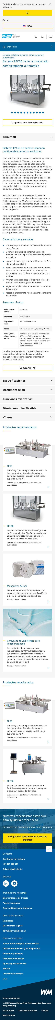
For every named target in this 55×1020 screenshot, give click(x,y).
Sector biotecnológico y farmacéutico (21, 943)
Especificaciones (14, 381)
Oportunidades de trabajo (15, 897)
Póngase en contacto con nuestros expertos (27, 838)
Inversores (8, 920)
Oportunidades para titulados (17, 908)
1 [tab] (12, 112)
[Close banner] (50, 4)
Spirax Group (8, 1010)
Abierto (42, 37)
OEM (5, 978)
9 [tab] (36, 112)
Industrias (12, 46)
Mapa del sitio (9, 1015)
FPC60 (10, 526)
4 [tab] (21, 112)
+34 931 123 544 (10, 864)
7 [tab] (30, 112)
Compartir (25, 367)
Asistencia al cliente (12, 869)
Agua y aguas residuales (14, 963)
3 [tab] (18, 112)
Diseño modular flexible (19, 408)
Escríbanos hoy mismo (14, 859)
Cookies (44, 1010)
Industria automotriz (13, 973)
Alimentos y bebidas (13, 953)
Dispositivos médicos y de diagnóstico (21, 948)
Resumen (9, 137)
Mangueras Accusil (17, 585)
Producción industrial (13, 958)
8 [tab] (33, 112)
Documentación (14, 390)
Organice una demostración (27, 122)
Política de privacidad (27, 1010)
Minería (6, 968)
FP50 (9, 466)
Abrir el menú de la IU (51, 37)
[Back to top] (49, 849)
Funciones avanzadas (17, 399)
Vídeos (7, 417)
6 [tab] (27, 112)
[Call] (36, 37)
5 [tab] (24, 112)
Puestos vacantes (11, 903)
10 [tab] (39, 112)
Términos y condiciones (14, 930)
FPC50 (10, 781)
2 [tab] (15, 112)
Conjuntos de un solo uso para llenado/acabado (23, 642)
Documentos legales (13, 925)
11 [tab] (43, 112)
